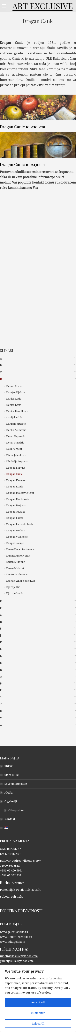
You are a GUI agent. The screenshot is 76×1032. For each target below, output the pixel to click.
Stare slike (11, 775)
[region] (38, 998)
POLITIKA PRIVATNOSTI (21, 910)
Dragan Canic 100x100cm (22, 126)
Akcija (8, 792)
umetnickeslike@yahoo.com (19, 956)
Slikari (8, 766)
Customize (38, 1013)
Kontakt (9, 819)
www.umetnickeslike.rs (16, 936)
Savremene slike (15, 783)
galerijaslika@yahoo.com (17, 961)
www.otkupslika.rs (12, 941)
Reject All (38, 1023)
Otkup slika (16, 810)
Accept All (38, 1002)
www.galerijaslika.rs (14, 931)
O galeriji (10, 801)
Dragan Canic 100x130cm (22, 164)
